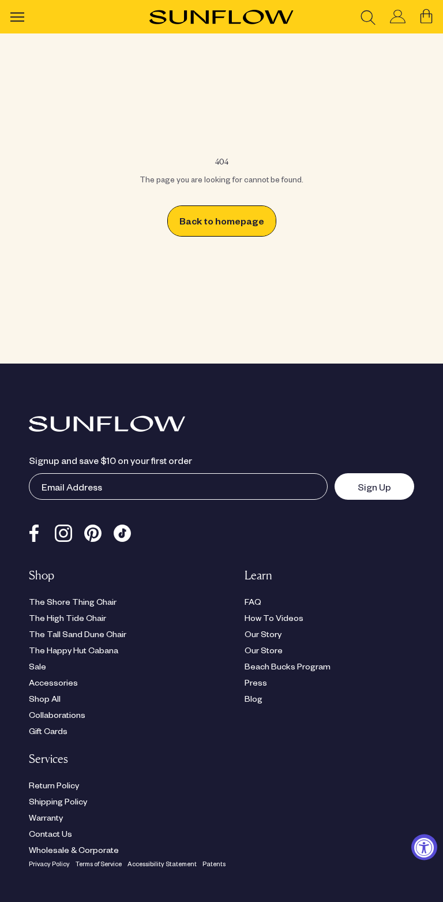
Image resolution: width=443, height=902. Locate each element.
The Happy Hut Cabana (73, 650)
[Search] (368, 17)
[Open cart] (426, 17)
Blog (253, 698)
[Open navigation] (17, 17)
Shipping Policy (58, 801)
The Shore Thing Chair (73, 601)
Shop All (45, 698)
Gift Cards (48, 730)
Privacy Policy (49, 863)
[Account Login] (398, 17)
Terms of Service (99, 863)
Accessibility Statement (162, 863)
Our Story (263, 633)
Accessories (53, 682)
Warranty (46, 817)
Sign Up (363, 486)
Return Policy (54, 785)
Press (256, 682)
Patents (214, 863)
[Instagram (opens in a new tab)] (63, 530)
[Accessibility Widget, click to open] (424, 847)
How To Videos (274, 617)
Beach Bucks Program (288, 666)
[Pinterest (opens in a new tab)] (93, 530)
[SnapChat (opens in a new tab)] (122, 530)
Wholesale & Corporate (74, 849)
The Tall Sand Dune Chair (77, 633)
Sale (37, 666)
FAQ (253, 601)
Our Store (264, 650)
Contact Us (50, 833)
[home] (221, 17)
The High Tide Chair (67, 617)
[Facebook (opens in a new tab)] (34, 530)
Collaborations (57, 714)
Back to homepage (221, 221)
